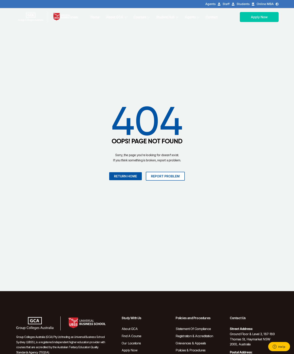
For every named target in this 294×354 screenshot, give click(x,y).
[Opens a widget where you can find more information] (279, 347)
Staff (226, 4)
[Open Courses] (148, 17)
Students (243, 4)
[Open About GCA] (125, 17)
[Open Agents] (198, 17)
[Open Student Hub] (177, 17)
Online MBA (265, 4)
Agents (210, 4)
